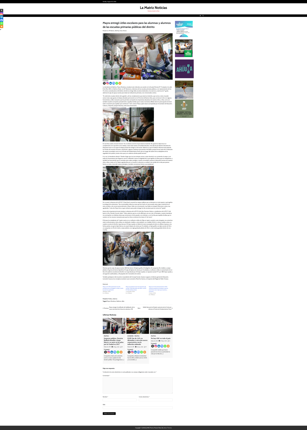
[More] (119, 83)
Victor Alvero (123, 30)
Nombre (105, 397)
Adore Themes (168, 428)
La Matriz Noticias (153, 7)
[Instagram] (107, 83)
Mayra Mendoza (111, 301)
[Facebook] (113, 83)
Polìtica (110, 299)
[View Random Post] (200, 15)
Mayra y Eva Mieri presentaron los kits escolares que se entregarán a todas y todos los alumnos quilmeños (113, 288)
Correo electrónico (144, 397)
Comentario (106, 375)
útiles (123, 301)
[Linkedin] (110, 83)
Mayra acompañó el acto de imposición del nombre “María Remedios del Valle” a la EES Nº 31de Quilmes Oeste (136, 288)
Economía (130, 336)
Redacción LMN (107, 346)
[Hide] (0, 29)
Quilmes (115, 299)
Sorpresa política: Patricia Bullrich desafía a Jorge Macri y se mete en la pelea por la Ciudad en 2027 (114, 341)
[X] (104, 83)
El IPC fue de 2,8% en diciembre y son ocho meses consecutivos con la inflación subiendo (138, 341)
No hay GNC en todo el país (161, 338)
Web (104, 404)
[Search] (203, 15)
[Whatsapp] (116, 83)
